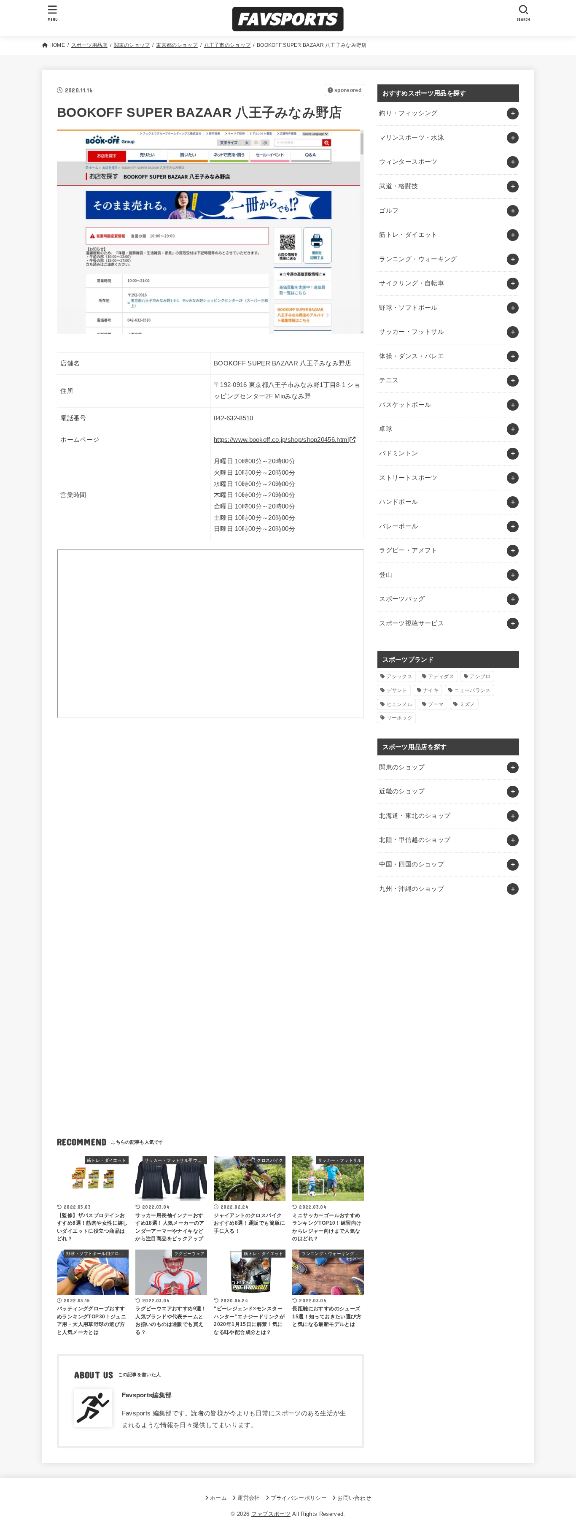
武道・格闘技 (398, 186)
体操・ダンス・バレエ (411, 356)
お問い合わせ (354, 1498)
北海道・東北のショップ (414, 815)
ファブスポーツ (271, 1514)
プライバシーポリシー (299, 1498)
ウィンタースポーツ (408, 161)
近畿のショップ (402, 791)
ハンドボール (398, 501)
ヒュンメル (400, 704)
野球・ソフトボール (408, 307)
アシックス (400, 676)
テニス (388, 380)
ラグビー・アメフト (408, 550)
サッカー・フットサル (411, 331)
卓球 (385, 428)
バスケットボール (405, 404)
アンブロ (480, 676)
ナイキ (431, 690)
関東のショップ (402, 767)
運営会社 (248, 1498)
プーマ (436, 704)
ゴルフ (388, 210)
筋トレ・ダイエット (408, 234)
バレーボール (398, 526)
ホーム (218, 1498)
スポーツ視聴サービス (411, 623)
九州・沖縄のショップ (411, 888)
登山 (385, 574)
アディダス (441, 676)
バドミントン (398, 453)
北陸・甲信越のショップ (414, 839)
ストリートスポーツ (408, 477)
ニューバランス (472, 690)
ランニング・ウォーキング (418, 259)
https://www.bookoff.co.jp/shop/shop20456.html (281, 439)
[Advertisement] (210, 806)
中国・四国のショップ (411, 864)
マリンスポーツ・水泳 (411, 137)
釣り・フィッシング (408, 113)
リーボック (400, 718)
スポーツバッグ (402, 598)
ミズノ (467, 704)
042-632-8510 (233, 418)
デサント (397, 690)
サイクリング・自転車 (411, 283)
